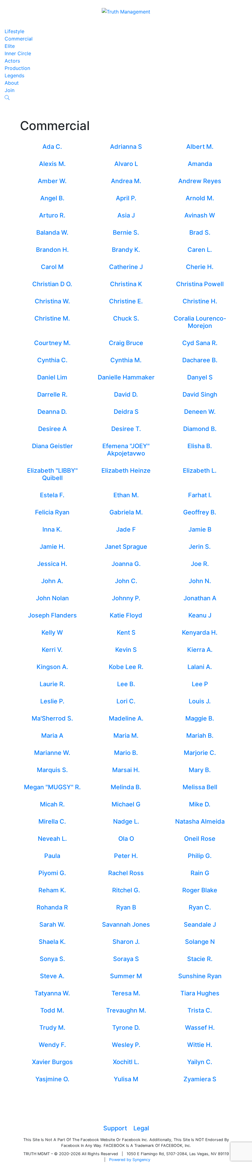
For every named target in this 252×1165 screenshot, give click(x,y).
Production (17, 68)
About (12, 83)
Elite (10, 46)
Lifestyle (14, 31)
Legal (141, 1128)
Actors (12, 61)
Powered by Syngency (129, 1159)
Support (115, 1128)
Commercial (19, 39)
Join (9, 90)
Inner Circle (18, 53)
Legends (14, 75)
